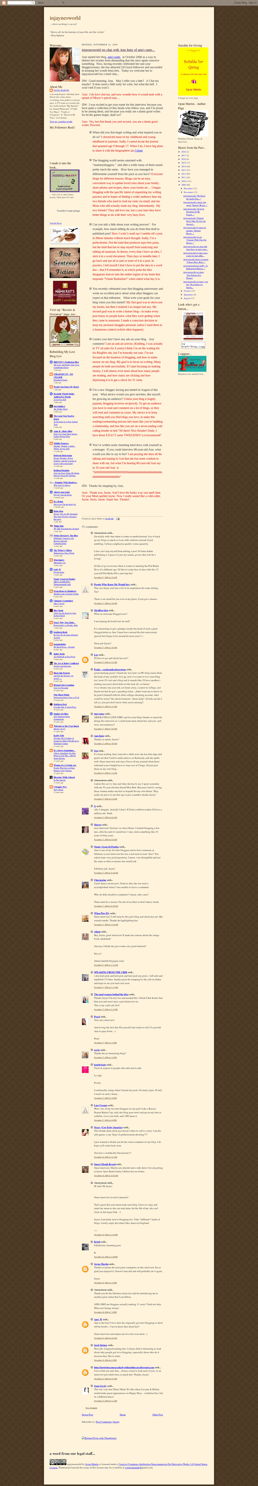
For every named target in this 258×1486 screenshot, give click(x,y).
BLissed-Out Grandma (64, 685)
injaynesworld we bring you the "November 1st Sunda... (195, 284)
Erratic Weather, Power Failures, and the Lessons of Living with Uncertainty (65, 461)
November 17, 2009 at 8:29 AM (105, 817)
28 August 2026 (60, 399)
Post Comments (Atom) (107, 1421)
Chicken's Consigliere (63, 600)
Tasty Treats (58, 789)
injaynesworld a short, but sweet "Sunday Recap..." (195, 204)
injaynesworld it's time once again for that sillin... (195, 254)
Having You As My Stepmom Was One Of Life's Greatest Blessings (65, 516)
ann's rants (114, 57)
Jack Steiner (100, 1345)
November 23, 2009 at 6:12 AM (105, 1401)
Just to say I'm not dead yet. (65, 504)
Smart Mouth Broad (105, 1164)
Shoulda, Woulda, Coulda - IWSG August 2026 (64, 447)
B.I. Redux (58, 501)
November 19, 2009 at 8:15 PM (105, 1360)
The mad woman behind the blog (111, 994)
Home (123, 1414)
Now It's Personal (61, 687)
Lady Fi (57, 569)
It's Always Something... (64, 750)
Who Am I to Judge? (62, 485)
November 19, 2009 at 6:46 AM (105, 1338)
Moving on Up (59, 728)
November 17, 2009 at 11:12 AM (106, 987)
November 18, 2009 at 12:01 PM (106, 1235)
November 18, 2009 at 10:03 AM (106, 1175)
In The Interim (60, 780)
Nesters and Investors (62, 666)
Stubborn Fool (60, 704)
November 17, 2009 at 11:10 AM (106, 965)
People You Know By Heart (66, 386)
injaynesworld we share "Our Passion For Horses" (193, 275)
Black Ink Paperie (62, 672)
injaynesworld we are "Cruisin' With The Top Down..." (195, 239)
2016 (183, 159)
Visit (56, 223)
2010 (183, 181)
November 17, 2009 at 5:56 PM (105, 1098)
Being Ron (58, 511)
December (188, 188)
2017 (183, 155)
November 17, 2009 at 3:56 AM (105, 647)
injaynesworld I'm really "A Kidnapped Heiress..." (195, 267)
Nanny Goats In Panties (106, 846)
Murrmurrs (59, 559)
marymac (99, 713)
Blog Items (58, 610)
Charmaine (100, 880)
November (189, 192)
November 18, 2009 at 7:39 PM (105, 1312)
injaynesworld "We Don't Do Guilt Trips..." (194, 197)
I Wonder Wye (60, 786)
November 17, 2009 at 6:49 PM (105, 1120)
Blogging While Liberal (64, 777)
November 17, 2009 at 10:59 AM (106, 906)
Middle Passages (61, 443)
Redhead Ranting (62, 470)
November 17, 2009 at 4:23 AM (105, 662)
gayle (97, 1050)
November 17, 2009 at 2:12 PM (105, 1043)
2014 (183, 166)
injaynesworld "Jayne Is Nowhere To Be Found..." (193, 211)
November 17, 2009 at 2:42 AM (105, 577)
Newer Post (87, 1414)
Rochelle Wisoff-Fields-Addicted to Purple (64, 395)
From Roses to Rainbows (65, 591)
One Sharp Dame (61, 694)
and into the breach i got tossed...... (63, 677)
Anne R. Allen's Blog (63, 431)
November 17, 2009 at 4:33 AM (105, 706)
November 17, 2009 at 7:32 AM (105, 773)
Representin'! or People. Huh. (66, 625)
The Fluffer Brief (61, 409)
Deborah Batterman (63, 455)
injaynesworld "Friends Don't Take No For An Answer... (194, 221)
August (187, 298)
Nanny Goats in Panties (64, 579)
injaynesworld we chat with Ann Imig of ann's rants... (118, 49)
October (187, 290)
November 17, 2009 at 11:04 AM (106, 924)
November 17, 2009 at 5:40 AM (105, 729)
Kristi (97, 1241)
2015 (183, 162)
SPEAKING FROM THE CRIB (110, 972)
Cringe (139, 150)
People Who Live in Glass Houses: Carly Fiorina (64, 769)
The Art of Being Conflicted (66, 663)
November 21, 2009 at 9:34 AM (105, 1379)
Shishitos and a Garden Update (66, 593)
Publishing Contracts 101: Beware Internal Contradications (64, 541)
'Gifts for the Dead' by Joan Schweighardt (65, 614)
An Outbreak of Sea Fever (64, 656)
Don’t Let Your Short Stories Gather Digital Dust (65, 435)
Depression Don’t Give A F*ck (66, 697)
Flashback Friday (61, 380)
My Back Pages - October (64, 647)
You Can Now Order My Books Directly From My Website (66, 474)
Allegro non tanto (62, 492)
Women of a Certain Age (65, 765)
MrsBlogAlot (101, 610)
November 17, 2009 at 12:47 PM (106, 1009)
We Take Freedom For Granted (66, 528)
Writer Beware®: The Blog (66, 535)
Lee (96, 654)
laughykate (100, 1064)
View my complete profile (61, 121)
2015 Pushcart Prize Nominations (62, 717)
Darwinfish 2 (59, 406)
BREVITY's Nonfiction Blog (66, 362)
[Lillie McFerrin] (65, 277)
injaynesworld (65, 17)
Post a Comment (91, 1408)
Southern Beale (60, 632)
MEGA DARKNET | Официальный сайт (62, 583)
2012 (183, 173)
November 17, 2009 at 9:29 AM (105, 839)
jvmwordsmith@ (133, 1467)
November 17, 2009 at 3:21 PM (105, 1057)
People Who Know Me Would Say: (112, 584)
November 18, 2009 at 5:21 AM (105, 1157)
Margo (97, 824)
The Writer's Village (63, 550)
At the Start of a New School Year (66, 423)
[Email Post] (117, 519)
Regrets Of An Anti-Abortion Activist (66, 636)
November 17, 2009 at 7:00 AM (105, 743)
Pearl (97, 1016)
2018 (183, 151)
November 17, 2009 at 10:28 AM (106, 873)
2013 (183, 170)
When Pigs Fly (102, 913)
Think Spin (58, 525)
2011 (183, 177)
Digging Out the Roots (63, 494)
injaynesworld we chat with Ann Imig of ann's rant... (195, 248)
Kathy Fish (59, 735)
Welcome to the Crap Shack (66, 726)
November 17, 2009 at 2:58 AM (105, 603)
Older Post (157, 1414)
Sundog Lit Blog (61, 713)
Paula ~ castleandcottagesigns (110, 669)
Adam (97, 931)
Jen (96, 750)
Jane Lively (100, 1386)
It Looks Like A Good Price (65, 707)
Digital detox (59, 572)
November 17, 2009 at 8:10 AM (105, 799)
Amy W (98, 1319)
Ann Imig (99, 735)
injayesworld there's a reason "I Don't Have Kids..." (195, 261)
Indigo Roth (59, 653)
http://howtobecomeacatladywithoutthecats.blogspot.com (124, 1367)
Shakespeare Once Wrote (64, 553)
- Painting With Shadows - (66, 482)
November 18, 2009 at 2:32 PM (105, 1283)
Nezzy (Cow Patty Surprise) (108, 1127)
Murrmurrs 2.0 (60, 562)
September (189, 294)
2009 (183, 184)
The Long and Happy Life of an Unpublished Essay (66, 366)
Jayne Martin (61, 90)
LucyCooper (100, 1105)
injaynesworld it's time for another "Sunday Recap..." (194, 230)
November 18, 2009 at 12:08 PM (106, 1257)
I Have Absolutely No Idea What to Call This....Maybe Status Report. (65, 756)
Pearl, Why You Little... (64, 622)
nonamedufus (60, 644)
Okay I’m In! (59, 603)
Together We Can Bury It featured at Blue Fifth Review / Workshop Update (66, 741)
